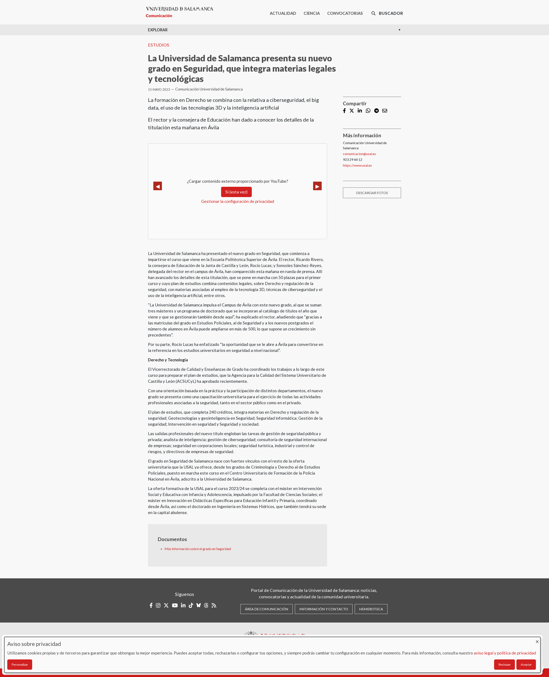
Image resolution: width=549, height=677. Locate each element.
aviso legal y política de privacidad (505, 652)
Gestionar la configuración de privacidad (237, 201)
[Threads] (206, 605)
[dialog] (272, 655)
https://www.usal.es (357, 165)
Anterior (157, 186)
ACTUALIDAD (283, 13)
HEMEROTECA (371, 609)
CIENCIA (312, 13)
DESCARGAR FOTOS (372, 193)
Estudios (158, 44)
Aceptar (526, 664)
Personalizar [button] (20, 664)
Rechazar (504, 664)
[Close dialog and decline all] (537, 639)
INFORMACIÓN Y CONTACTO (323, 609)
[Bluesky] (198, 605)
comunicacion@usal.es (359, 154)
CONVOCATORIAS (345, 13)
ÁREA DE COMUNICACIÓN (266, 609)
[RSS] (214, 605)
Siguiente (317, 186)
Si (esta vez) (236, 191)
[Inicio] (181, 12)
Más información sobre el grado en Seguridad (197, 549)
